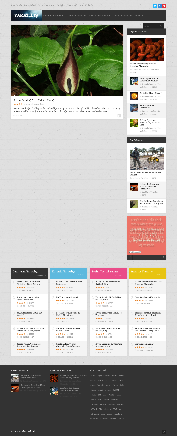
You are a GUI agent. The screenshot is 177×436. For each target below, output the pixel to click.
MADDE (111, 404)
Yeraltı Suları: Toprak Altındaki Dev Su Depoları (68, 345)
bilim (100, 380)
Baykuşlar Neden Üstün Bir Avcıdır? (29, 314)
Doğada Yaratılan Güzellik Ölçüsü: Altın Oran (150, 122)
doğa (122, 385)
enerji (100, 390)
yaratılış (118, 414)
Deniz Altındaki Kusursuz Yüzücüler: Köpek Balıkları (29, 282)
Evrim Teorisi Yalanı (100, 15)
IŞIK (100, 399)
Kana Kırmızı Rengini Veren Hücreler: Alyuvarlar (143, 64)
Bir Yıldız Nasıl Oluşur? (151, 93)
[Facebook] (160, 6)
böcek (114, 380)
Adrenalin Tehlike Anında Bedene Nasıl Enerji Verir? (147, 329)
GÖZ (105, 395)
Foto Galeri (30, 5)
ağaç (100, 375)
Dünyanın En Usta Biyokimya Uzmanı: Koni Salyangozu (30, 329)
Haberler (139, 15)
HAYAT (119, 395)
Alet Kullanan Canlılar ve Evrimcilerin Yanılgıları (151, 202)
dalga (92, 385)
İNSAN (121, 418)
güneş (111, 395)
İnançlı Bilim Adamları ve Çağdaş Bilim (107, 282)
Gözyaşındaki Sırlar (144, 344)
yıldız (113, 418)
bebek (122, 375)
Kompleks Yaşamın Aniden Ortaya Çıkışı (108, 329)
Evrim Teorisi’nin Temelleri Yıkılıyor (108, 314)
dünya (93, 390)
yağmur (94, 418)
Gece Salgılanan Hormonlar (147, 106)
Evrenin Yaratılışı (76, 15)
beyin (93, 380)
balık (114, 375)
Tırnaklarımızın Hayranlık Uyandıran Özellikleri (148, 314)
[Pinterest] (164, 6)
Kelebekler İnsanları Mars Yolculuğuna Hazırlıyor (149, 186)
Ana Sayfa (16, 5)
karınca (114, 399)
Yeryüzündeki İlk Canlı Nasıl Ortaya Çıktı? (108, 298)
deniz (109, 385)
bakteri (107, 375)
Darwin (100, 385)
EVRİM (116, 390)
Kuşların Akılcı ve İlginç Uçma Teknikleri (28, 298)
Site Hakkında (75, 5)
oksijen (120, 404)
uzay (103, 414)
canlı (121, 380)
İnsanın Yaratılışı (123, 15)
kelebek (94, 404)
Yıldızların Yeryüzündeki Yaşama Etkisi (68, 329)
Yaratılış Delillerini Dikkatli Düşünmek (149, 79)
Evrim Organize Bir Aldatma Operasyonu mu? (108, 345)
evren (108, 390)
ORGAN (93, 409)
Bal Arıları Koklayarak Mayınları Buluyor (145, 173)
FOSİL (93, 395)
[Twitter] (155, 6)
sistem (107, 409)
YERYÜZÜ (104, 418)
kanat (106, 399)
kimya (103, 404)
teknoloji (94, 414)
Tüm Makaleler (46, 5)
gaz (99, 395)
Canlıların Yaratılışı (53, 15)
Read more (17, 115)
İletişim (61, 5)
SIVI (115, 409)
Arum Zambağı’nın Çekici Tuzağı (34, 100)
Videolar (89, 5)
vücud (109, 414)
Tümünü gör (41, 275)
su (120, 409)
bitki (107, 380)
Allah (93, 375)
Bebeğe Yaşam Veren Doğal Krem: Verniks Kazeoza (29, 345)
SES (100, 409)
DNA (116, 385)
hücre (93, 399)
